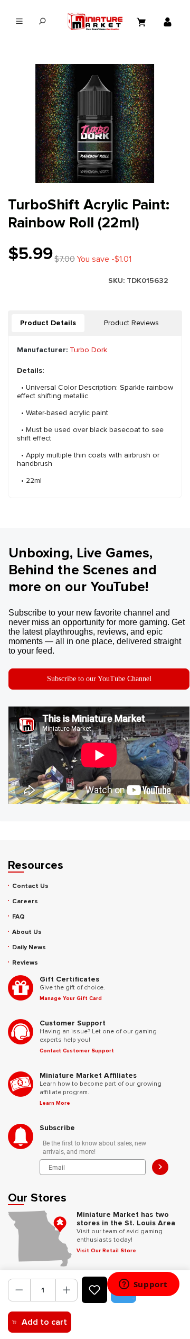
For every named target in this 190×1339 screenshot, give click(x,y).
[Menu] (19, 21)
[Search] (42, 21)
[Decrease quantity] (19, 1290)
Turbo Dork (88, 349)
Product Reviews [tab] (131, 322)
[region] (95, 123)
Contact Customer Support (77, 1051)
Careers (25, 901)
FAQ (18, 917)
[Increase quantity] (66, 1290)
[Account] (169, 21)
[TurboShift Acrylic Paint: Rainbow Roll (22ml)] (94, 123)
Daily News (29, 947)
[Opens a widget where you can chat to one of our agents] (143, 1285)
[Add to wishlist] (94, 1289)
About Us (27, 932)
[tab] (48, 323)
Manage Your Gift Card (71, 998)
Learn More (55, 1103)
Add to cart (44, 1322)
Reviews (25, 963)
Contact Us (30, 886)
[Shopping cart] (142, 21)
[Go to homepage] (95, 21)
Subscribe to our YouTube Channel (99, 679)
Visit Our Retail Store (106, 1251)
